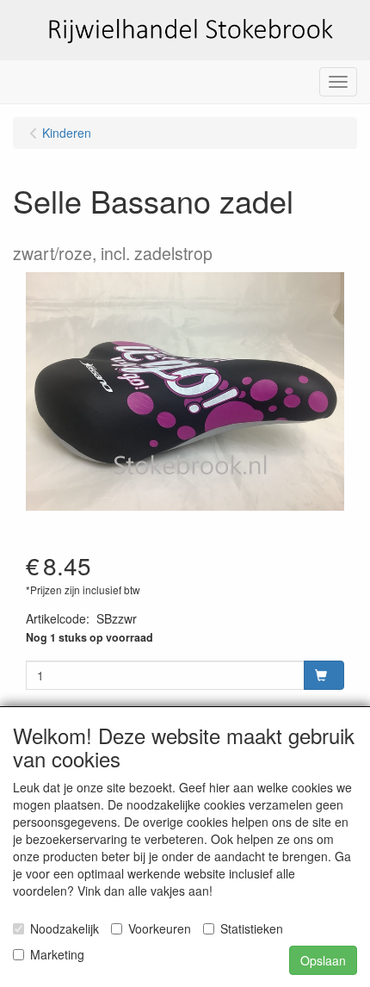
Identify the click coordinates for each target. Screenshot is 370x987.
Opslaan (323, 960)
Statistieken (251, 928)
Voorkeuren (159, 928)
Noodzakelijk (64, 928)
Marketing (57, 954)
